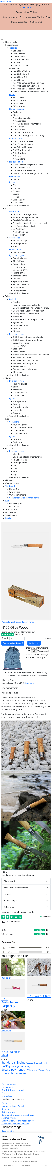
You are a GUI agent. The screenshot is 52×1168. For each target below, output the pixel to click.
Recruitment (7, 1087)
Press (4, 1093)
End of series (15, 249)
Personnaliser (13, 643)
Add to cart (34, 643)
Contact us (6, 1103)
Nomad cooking (16, 109)
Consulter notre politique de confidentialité (16, 1157)
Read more (29, 683)
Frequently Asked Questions (14, 1106)
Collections (14, 211)
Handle (7, 894)
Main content (6, 1)
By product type (16, 255)
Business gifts (7, 1131)
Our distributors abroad (12, 1090)
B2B (7, 500)
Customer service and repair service (17, 1120)
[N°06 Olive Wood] (26, 745)
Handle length (10, 900)
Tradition (13, 48)
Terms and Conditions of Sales (15, 1123)
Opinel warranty (8, 1112)
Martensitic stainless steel (16, 887)
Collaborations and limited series (24, 497)
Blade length (9, 881)
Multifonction (15, 138)
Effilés (12, 94)
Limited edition (16, 161)
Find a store (6, 1096)
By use (12, 182)
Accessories (14, 176)
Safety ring (9, 907)
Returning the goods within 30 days (17, 1115)
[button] (49, 31)
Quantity (5, 638)
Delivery (5, 1109)
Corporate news (8, 1084)
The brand (10, 486)
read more (26, 7)
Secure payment (8, 1118)
